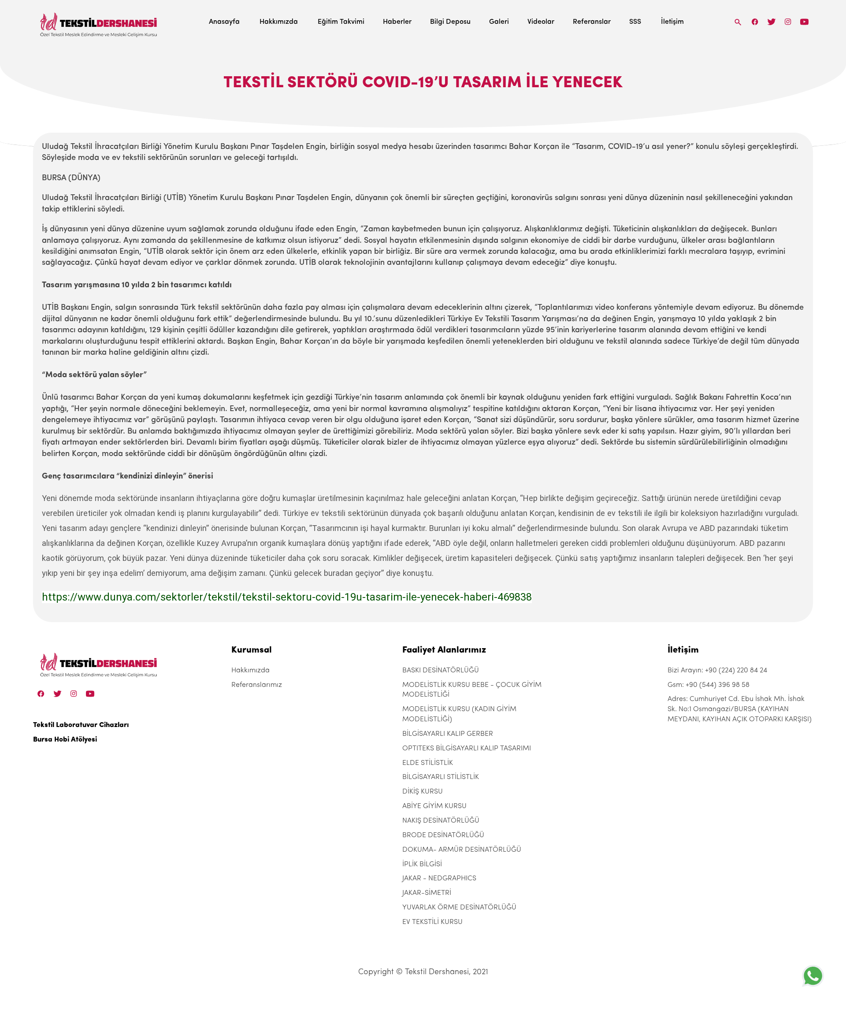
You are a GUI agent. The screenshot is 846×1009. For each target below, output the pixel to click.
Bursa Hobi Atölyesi (65, 739)
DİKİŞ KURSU (422, 791)
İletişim (672, 22)
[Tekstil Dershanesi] (99, 22)
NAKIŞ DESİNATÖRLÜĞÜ (440, 820)
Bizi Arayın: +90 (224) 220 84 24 (717, 670)
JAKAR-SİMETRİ (426, 893)
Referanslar (592, 22)
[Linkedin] (804, 21)
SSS (635, 22)
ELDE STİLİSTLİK (427, 763)
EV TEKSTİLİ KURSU (432, 922)
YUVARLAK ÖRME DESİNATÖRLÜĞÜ (459, 907)
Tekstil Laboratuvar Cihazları (81, 725)
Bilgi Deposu (450, 22)
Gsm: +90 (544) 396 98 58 (709, 685)
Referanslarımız (256, 685)
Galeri (499, 22)
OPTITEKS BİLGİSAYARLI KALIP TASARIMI (466, 748)
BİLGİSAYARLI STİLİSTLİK (440, 777)
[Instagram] (788, 21)
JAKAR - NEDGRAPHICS (439, 878)
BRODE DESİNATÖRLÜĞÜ (443, 835)
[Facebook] (755, 21)
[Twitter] (771, 21)
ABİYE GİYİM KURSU (434, 806)
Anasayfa (224, 22)
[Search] (738, 21)
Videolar (540, 22)
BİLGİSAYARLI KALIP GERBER (447, 734)
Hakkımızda (279, 22)
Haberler (397, 22)
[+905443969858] (813, 975)
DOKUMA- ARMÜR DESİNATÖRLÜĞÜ (461, 849)
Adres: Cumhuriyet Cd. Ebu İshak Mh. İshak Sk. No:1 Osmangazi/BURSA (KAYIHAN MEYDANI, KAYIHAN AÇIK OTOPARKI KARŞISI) (740, 709)
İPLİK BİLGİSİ (422, 864)
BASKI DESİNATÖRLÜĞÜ (440, 670)
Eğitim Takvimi (341, 22)
